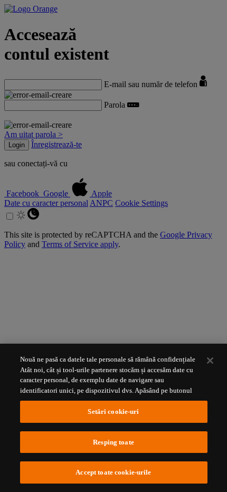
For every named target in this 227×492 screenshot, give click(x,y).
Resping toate (113, 442)
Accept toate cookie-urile (113, 472)
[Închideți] (210, 360)
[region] (113, 418)
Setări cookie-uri (113, 411)
